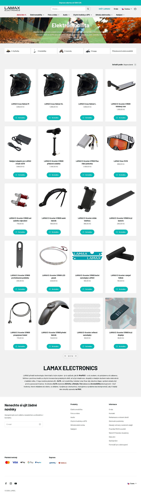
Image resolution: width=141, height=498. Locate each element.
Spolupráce (113, 441)
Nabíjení (119, 15)
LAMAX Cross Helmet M (20, 104)
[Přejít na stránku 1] (65, 356)
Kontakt (112, 413)
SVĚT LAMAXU (104, 9)
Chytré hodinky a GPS (81, 15)
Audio (65, 15)
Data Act (112, 437)
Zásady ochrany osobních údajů (121, 425)
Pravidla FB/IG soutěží (117, 429)
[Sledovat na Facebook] (6, 483)
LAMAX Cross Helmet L (87, 104)
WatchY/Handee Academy (119, 433)
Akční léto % (21, 15)
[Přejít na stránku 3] (75, 356)
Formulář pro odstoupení (118, 445)
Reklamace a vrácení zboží (119, 417)
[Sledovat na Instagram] (10, 483)
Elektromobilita (36, 15)
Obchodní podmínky (116, 421)
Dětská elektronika (103, 15)
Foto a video (52, 15)
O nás (116, 9)
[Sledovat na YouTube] (15, 483)
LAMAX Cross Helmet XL (53, 104)
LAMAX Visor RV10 (121, 161)
